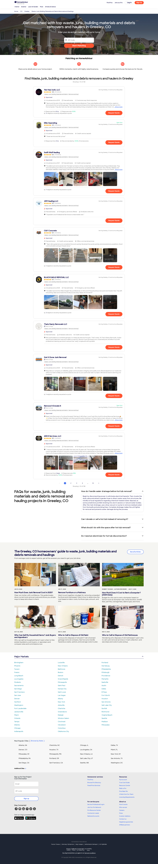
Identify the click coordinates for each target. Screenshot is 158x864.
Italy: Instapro (79, 844)
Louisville (61, 663)
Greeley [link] (26, 11)
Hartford (17, 702)
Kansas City (62, 689)
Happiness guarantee (126, 822)
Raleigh (60, 715)
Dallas (104, 689)
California (73, 849)
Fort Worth (106, 695)
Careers (121, 810)
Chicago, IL (84, 745)
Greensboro (62, 712)
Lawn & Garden (33, 7)
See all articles (135, 552)
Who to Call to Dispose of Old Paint (73, 635)
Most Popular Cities (21, 741)
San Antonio (106, 702)
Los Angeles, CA (86, 750)
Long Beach (18, 676)
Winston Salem (63, 718)
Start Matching (79, 45)
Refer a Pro (122, 788)
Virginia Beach (107, 715)
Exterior (23, 7)
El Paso (104, 692)
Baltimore (61, 669)
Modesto (17, 682)
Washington (18, 705)
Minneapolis (62, 682)
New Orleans (63, 666)
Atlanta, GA (23, 745)
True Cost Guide (124, 782)
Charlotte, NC (54, 745)
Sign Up (139, 2)
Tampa (16, 722)
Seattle (104, 718)
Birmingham (18, 663)
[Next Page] (99, 483)
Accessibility (88, 849)
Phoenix (17, 666)
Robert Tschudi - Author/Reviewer (114, 589)
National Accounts (93, 816)
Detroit (60, 676)
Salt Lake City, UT (86, 758)
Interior (17, 7)
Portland (105, 663)
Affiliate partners (124, 825)
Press (121, 813)
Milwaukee (106, 725)
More (41, 7)
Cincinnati (61, 722)
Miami (16, 715)
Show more (118, 107)
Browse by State (37, 741)
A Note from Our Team (126, 794)
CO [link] (21, 11)
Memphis (105, 679)
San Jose (17, 695)
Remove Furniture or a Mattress (72, 592)
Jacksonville (18, 712)
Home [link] (16, 11)
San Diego (18, 689)
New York (61, 702)
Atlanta (17, 725)
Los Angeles (18, 679)
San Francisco (19, 692)
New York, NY (116, 754)
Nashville (105, 682)
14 (93, 483)
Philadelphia (106, 669)
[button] (51, 179)
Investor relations (124, 816)
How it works (123, 804)
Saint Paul (61, 685)
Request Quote (114, 113)
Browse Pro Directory (94, 782)
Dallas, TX (114, 745)
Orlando (17, 718)
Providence (106, 676)
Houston (105, 699)
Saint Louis (62, 692)
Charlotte (61, 708)
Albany (60, 699)
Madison (105, 722)
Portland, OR (54, 758)
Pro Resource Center (94, 810)
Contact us (122, 819)
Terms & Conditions (90, 853)
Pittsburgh (105, 672)
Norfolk (104, 708)
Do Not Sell (80, 849)
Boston (60, 672)
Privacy (68, 849)
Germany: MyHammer (68, 844)
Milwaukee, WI (24, 754)
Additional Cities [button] (19, 768)
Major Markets (21, 656)
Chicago (17, 728)
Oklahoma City (63, 731)
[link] (79, 92)
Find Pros (90, 779)
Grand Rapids (63, 679)
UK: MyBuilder (103, 844)
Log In (129, 2)
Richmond (105, 712)
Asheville (61, 705)
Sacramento (19, 685)
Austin (104, 685)
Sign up (26, 799)
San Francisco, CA (56, 763)
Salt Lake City (107, 705)
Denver (17, 699)
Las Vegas (61, 695)
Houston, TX (53, 750)
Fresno (16, 672)
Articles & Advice (50, 7)
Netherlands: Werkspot (91, 844)
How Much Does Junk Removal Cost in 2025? (33, 592)
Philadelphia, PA (25, 758)
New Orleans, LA (86, 754)
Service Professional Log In (95, 804)
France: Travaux (55, 844)
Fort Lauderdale (20, 708)
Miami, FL (114, 750)
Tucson (16, 669)
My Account (123, 779)
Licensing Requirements (126, 797)
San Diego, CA (24, 763)
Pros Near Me (123, 791)
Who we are (123, 807)
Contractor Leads (93, 813)
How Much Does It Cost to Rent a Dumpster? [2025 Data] (121, 594)
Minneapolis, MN (55, 754)
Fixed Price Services (93, 785)
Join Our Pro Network (94, 807)
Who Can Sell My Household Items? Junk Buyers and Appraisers (35, 636)
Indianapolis (18, 731)
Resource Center (124, 785)
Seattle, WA (84, 763)
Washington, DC (117, 763)
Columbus (61, 728)
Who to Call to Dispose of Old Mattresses (120, 635)
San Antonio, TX (117, 758)
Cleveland (61, 725)
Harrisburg (105, 666)
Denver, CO (23, 750)
